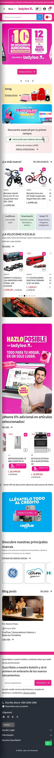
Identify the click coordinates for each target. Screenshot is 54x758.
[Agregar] (21, 185)
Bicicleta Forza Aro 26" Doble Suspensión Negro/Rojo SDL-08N (13, 196)
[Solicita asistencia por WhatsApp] (48, 743)
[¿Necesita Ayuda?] (38, 9)
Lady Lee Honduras (30, 750)
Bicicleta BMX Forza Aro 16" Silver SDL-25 (35, 194)
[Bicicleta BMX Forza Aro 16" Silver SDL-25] (36, 177)
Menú (10, 9)
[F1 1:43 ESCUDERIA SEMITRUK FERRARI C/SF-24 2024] (36, 262)
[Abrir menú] (4, 9)
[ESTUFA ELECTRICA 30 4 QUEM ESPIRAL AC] (41, 442)
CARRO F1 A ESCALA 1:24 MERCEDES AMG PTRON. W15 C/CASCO (13, 282)
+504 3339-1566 (28, 702)
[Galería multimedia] (27, 114)
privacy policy (29, 693)
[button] (49, 8)
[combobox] (22, 17)
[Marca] (34, 573)
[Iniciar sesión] (44, 9)
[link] (27, 149)
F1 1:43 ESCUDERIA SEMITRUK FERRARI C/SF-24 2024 (35, 280)
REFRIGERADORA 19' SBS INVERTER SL (17, 460)
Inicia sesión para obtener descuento (28, 139)
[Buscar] (39, 17)
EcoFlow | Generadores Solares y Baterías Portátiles (19, 634)
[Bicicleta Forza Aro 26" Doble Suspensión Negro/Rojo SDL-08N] (13, 177)
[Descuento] (48, 17)
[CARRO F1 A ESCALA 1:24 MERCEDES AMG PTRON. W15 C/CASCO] (13, 262)
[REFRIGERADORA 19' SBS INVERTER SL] (18, 442)
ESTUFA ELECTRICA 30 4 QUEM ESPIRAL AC (40, 461)
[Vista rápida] (21, 169)
